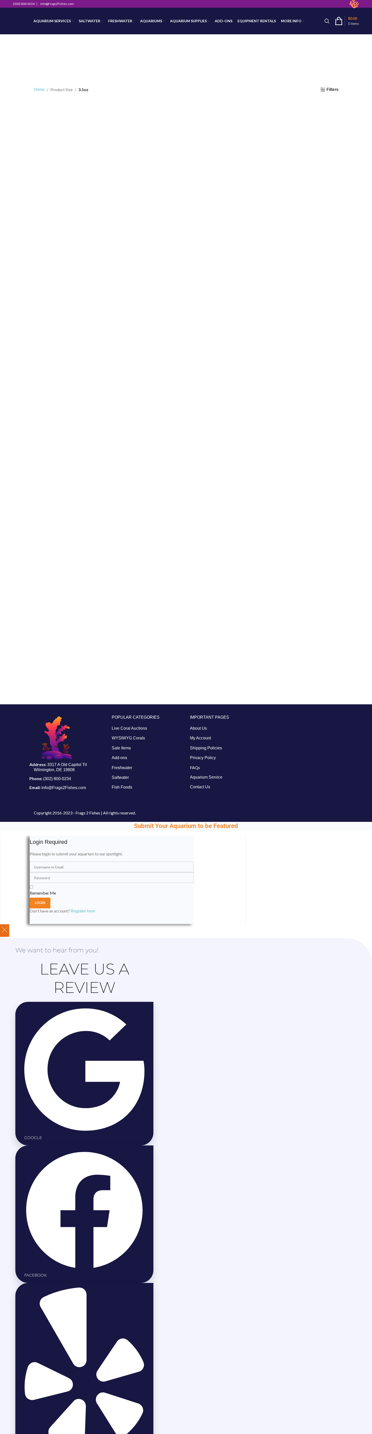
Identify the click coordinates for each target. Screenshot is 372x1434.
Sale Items (121, 748)
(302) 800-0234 (57, 779)
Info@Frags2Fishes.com (63, 787)
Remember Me (43, 892)
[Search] (327, 21)
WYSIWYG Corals (128, 738)
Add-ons (119, 758)
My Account (200, 738)
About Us (198, 728)
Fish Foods (122, 787)
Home (39, 89)
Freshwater (122, 768)
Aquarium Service (206, 777)
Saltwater (120, 777)
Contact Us (200, 787)
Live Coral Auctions (129, 728)
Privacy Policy (203, 758)
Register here (83, 911)
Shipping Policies (206, 748)
